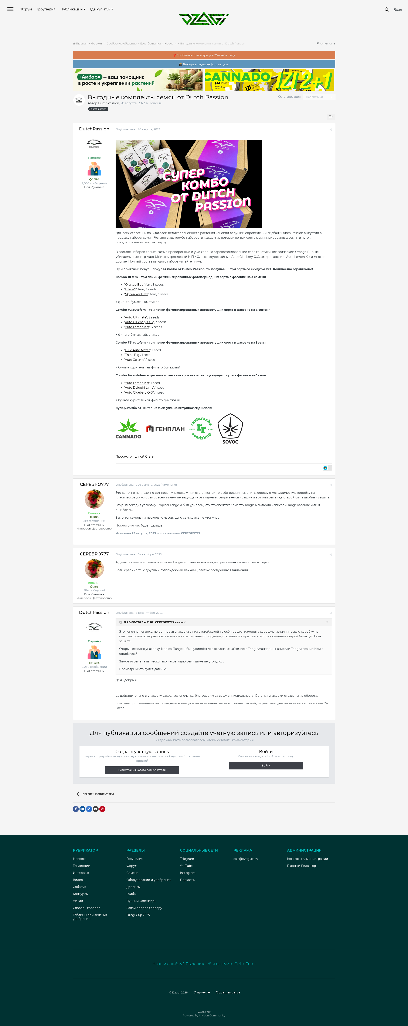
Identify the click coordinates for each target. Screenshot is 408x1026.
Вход (398, 10)
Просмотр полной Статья (135, 456)
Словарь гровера (86, 908)
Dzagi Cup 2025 (138, 915)
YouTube (186, 866)
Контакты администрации (307, 859)
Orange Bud (134, 285)
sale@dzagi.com (246, 859)
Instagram (188, 873)
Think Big (132, 355)
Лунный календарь (141, 901)
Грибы (131, 894)
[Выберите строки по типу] (331, 117)
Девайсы (133, 887)
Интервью (81, 873)
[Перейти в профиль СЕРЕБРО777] (94, 499)
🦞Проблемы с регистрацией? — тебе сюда (204, 55)
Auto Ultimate (135, 317)
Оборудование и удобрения (148, 880)
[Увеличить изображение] (189, 183)
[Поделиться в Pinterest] (102, 809)
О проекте (202, 992)
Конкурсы (80, 894)
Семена (132, 873)
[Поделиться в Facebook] (76, 809)
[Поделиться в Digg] (82, 809)
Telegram (187, 859)
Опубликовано (138, 129)
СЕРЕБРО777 (94, 484)
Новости (155, 103)
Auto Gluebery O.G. (139, 392)
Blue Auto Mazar (137, 350)
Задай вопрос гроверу (144, 908)
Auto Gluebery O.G (139, 322)
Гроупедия (46, 9)
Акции (78, 901)
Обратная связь (228, 992)
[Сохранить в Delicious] (89, 809)
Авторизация (291, 96)
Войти (266, 765)
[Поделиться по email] (96, 809)
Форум (26, 9)
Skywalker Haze (136, 294)
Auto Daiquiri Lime (139, 388)
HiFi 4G (130, 289)
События (79, 887)
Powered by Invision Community (204, 1015)
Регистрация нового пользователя (142, 770)
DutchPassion (108, 103)
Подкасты (187, 880)
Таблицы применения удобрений (90, 917)
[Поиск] (387, 9)
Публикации (72, 9)
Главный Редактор (301, 866)
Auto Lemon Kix (137, 327)
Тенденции (81, 866)
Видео (78, 880)
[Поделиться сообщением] (331, 129)
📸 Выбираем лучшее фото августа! (204, 64)
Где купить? (100, 9)
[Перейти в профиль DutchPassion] (79, 100)
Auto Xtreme (134, 360)
